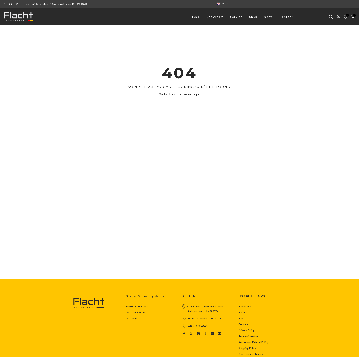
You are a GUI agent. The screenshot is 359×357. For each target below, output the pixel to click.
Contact (286, 16)
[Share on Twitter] (191, 333)
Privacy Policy (246, 330)
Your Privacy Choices (250, 354)
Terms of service (248, 336)
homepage (191, 94)
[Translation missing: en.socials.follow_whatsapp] (17, 4)
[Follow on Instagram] (10, 4)
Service (236, 16)
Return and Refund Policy (253, 342)
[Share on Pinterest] (198, 333)
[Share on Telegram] (212, 333)
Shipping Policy (247, 348)
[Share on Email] (219, 333)
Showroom (215, 16)
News (268, 16)
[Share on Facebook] (184, 333)
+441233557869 (78, 4)
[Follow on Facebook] (4, 4)
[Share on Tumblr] (205, 333)
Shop (253, 16)
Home (195, 16)
